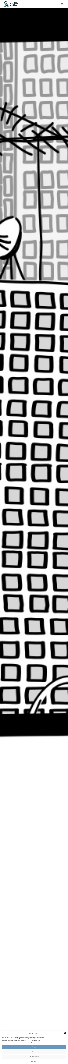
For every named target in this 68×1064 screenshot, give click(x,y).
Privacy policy (33, 1061)
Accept (34, 1047)
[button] (65, 1033)
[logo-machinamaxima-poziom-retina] (11, 2)
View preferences (34, 1056)
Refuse (34, 1052)
